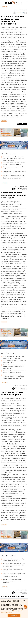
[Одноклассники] (20, 124)
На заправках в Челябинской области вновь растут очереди (14, 172)
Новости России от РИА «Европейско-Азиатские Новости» (10, 3)
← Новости (4, 183)
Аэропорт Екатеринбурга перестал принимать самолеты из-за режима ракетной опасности (14, 158)
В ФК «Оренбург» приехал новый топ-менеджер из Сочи (14, 361)
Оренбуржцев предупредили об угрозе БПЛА (13, 167)
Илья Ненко (20, 12)
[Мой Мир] (24, 124)
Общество (4, 120)
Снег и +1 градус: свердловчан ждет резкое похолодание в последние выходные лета (14, 366)
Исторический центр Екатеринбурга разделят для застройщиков (14, 357)
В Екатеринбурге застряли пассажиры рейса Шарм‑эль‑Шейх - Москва (14, 163)
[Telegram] (22, 124)
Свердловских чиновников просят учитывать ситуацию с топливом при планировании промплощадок (14, 177)
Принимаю (14, 615)
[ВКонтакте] (18, 124)
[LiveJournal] (26, 124)
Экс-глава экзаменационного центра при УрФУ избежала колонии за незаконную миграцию (14, 575)
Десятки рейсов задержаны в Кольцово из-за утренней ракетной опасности (13, 581)
